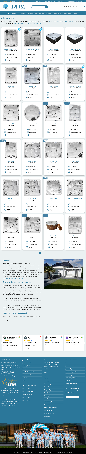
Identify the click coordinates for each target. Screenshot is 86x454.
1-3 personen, (52, 21)
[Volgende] (46, 253)
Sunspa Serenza (54, 49)
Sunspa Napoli (53, 161)
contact (24, 316)
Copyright (30, 450)
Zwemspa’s (22, 13)
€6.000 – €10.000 (25, 23)
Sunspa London (32, 161)
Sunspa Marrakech (32, 124)
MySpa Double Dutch (32, 236)
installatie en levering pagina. (14, 278)
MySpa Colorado (11, 236)
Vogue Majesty (75, 124)
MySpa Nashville (11, 161)
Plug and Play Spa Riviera (75, 86)
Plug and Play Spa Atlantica (32, 49)
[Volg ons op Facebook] (2, 372)
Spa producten (48, 1)
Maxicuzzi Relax (11, 124)
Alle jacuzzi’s (7, 18)
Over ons (38, 1)
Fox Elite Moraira (75, 236)
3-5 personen (61, 21)
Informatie (57, 1)
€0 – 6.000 (17, 23)
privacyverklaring (48, 452)
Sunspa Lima (11, 198)
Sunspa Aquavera (75, 49)
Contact (75, 13)
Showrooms (67, 13)
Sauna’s (30, 13)
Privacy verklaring (57, 450)
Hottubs (48, 13)
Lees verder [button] (6, 348)
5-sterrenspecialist (21, 1)
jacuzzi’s (13, 13)
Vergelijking (70, 1)
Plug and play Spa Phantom (11, 49)
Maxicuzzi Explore (11, 86)
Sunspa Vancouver (32, 198)
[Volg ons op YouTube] (13, 372)
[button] (84, 6)
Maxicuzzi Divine (54, 124)
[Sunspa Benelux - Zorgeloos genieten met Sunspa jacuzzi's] (13, 7)
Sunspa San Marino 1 (54, 86)
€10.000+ (33, 23)
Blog (64, 1)
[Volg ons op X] (7, 372)
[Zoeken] (46, 6)
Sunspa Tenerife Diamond (75, 198)
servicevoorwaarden (60, 452)
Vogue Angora (53, 198)
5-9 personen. (69, 21)
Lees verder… (39, 23)
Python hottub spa (53, 236)
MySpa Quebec (75, 161)
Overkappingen (57, 13)
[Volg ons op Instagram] (5, 372)
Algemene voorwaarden (45, 450)
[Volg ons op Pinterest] (10, 372)
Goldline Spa (32, 86)
